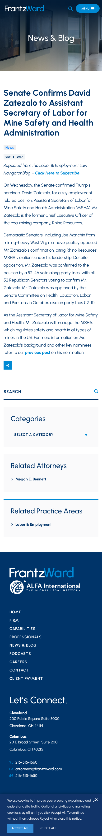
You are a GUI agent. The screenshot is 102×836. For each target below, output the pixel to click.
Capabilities (22, 628)
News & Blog (23, 645)
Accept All (20, 828)
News (9, 148)
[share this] (8, 365)
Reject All (48, 828)
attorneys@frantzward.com (38, 769)
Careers (18, 662)
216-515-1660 (26, 762)
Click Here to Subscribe (57, 173)
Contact (19, 670)
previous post (37, 352)
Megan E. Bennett (30, 479)
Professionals (25, 637)
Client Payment (26, 678)
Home (15, 612)
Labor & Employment (33, 524)
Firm (14, 620)
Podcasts (20, 653)
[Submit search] (96, 391)
